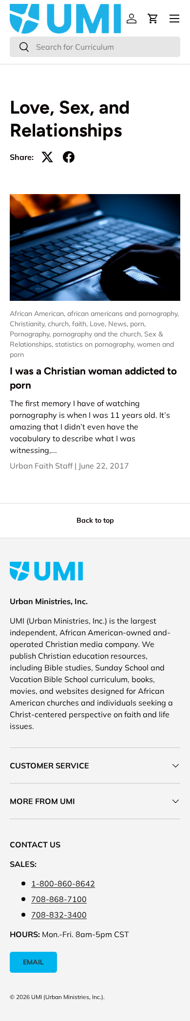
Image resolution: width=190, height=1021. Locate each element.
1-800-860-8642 (63, 883)
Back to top (95, 520)
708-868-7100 (59, 899)
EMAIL (33, 962)
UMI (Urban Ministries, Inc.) (67, 997)
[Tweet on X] (47, 157)
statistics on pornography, (96, 344)
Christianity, (29, 323)
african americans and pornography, (123, 313)
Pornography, (31, 334)
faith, (81, 323)
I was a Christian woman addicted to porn (93, 378)
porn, (138, 323)
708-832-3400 (59, 915)
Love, (99, 323)
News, (119, 323)
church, (60, 323)
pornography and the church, (98, 334)
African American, (38, 313)
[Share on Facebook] (68, 157)
